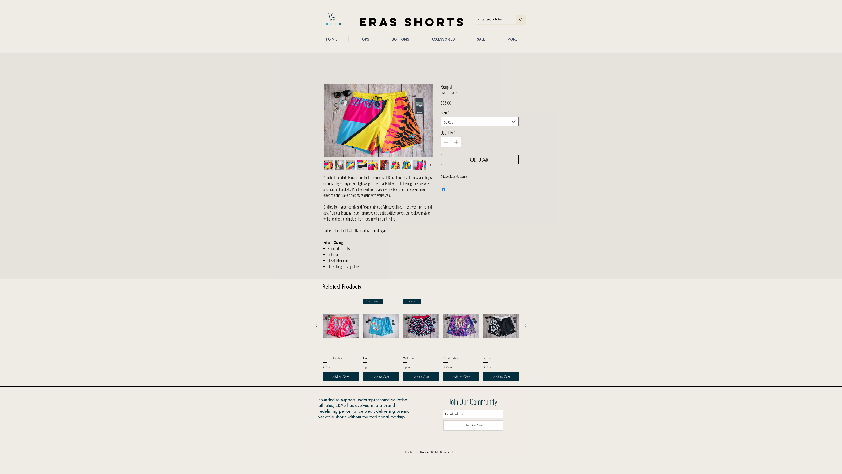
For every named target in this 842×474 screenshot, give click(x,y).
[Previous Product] (316, 326)
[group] (421, 340)
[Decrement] (445, 143)
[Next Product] (525, 326)
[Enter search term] (521, 19)
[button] (332, 17)
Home (327, 69)
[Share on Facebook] (443, 190)
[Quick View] (341, 326)
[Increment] (456, 143)
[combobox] (480, 122)
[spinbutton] (451, 143)
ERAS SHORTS (412, 21)
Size (445, 113)
